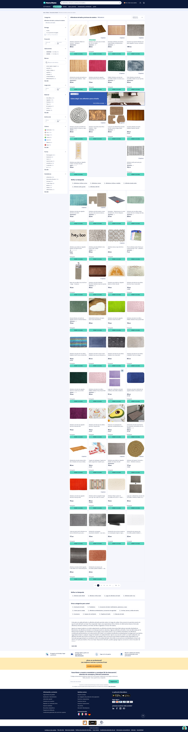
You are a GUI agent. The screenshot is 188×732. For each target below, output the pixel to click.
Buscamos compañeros (49, 708)
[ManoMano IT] (82, 714)
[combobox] (137, 17)
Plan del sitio (60, 730)
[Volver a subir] (143, 716)
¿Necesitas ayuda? (47, 699)
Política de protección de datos (83, 730)
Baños (47, 12)
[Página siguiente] (119, 585)
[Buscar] (62, 3)
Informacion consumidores (123, 730)
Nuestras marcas (82, 701)
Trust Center (96, 730)
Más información (112, 686)
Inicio (44, 12)
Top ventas (80, 705)
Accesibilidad (140, 730)
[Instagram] (120, 708)
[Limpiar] (120, 3)
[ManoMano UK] (86, 714)
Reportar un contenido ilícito (50, 703)
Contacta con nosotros (48, 701)
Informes (133, 730)
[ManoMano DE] (89, 714)
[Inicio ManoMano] (50, 2)
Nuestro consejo (82, 694)
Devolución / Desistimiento (49, 697)
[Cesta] (143, 2)
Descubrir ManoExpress (83, 708)
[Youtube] (124, 708)
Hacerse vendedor (47, 705)
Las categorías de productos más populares (88, 697)
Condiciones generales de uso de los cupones (54, 712)
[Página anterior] (95, 585)
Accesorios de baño (54, 12)
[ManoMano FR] (79, 714)
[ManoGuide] (184, 728)
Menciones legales (69, 730)
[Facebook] (117, 708)
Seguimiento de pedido (49, 694)
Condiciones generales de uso (107, 730)
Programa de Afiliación (48, 710)
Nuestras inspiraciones (83, 703)
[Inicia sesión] (140, 2)
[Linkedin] (113, 708)
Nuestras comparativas (83, 699)
